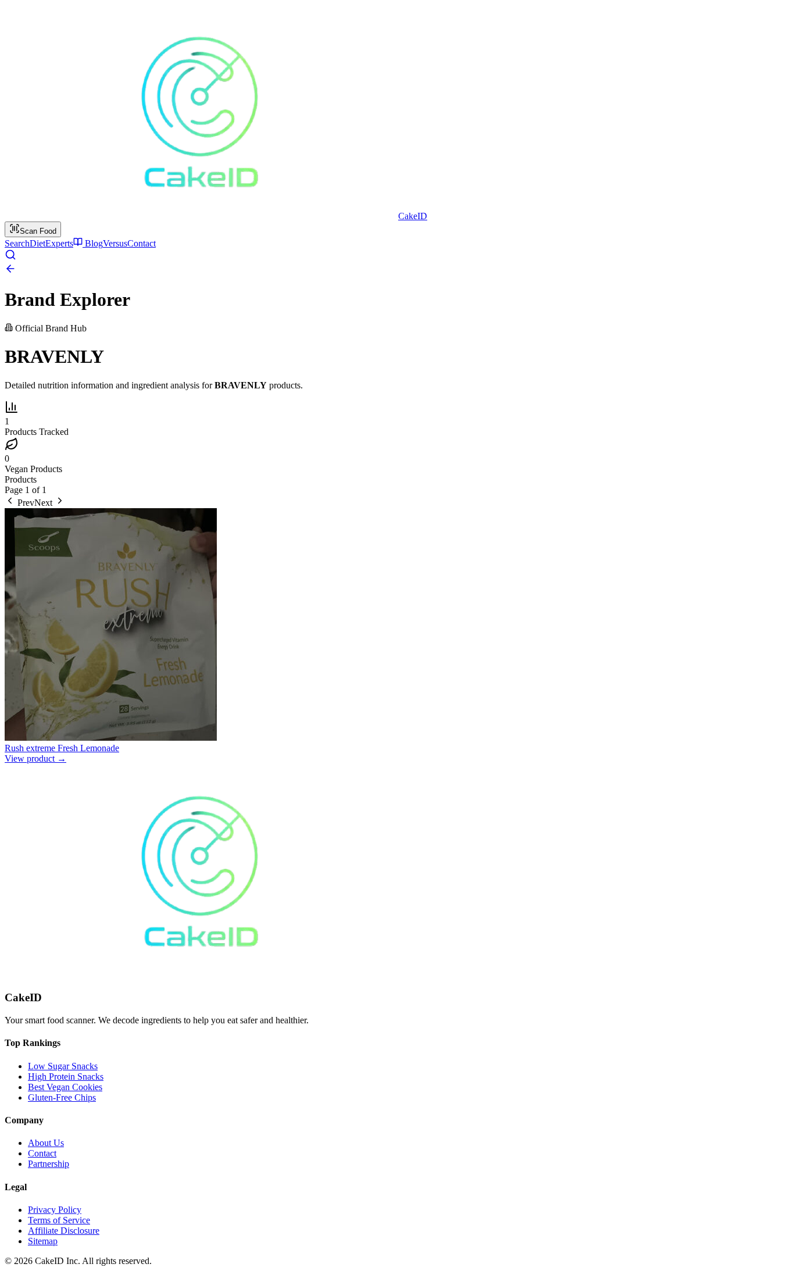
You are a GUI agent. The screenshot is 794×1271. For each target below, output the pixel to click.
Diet (37, 243)
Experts (59, 243)
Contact (141, 243)
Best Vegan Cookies (65, 1087)
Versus (115, 243)
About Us (46, 1143)
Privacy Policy (54, 1210)
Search (17, 243)
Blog (93, 243)
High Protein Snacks (65, 1076)
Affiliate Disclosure (63, 1231)
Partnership (48, 1164)
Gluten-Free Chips (62, 1097)
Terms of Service (59, 1220)
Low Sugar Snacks (63, 1066)
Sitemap (43, 1241)
